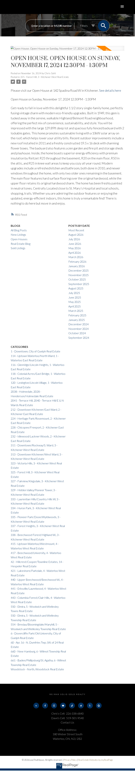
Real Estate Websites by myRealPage (95, 759)
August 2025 (75, 288)
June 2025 (74, 297)
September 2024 (78, 337)
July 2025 (74, 292)
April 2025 (74, 306)
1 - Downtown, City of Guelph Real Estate (35, 351)
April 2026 (74, 252)
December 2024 (78, 324)
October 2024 (77, 333)
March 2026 (75, 257)
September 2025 (78, 284)
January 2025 (76, 319)
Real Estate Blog (20, 243)
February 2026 (77, 261)
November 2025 (78, 275)
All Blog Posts (19, 230)
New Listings (18, 234)
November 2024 (78, 328)
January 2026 (76, 266)
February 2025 (77, 315)
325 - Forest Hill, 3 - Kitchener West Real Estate (44, 77)
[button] (36, 705)
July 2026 (74, 239)
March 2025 (75, 310)
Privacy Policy (70, 759)
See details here (110, 90)
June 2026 (74, 243)
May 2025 (74, 301)
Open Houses (19, 239)
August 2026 (75, 234)
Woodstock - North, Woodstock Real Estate (37, 669)
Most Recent (76, 230)
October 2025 (77, 279)
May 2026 (74, 248)
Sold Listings (18, 248)
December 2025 (78, 270)
